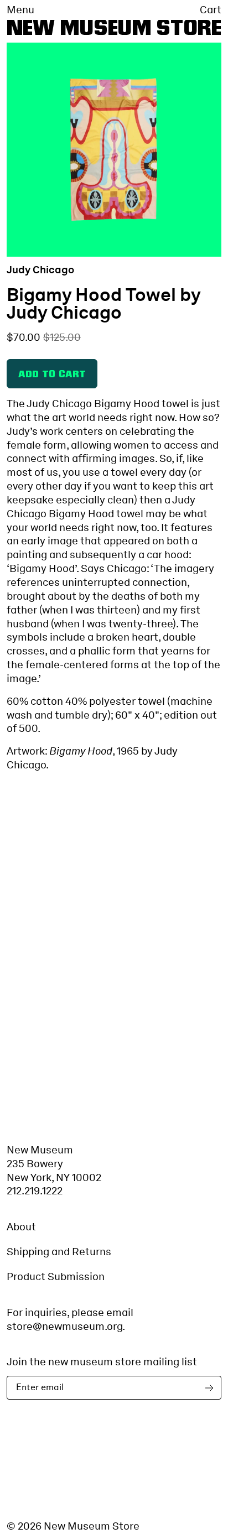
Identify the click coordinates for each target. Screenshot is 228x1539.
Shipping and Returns (59, 1251)
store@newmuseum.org (64, 1326)
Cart (210, 10)
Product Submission (56, 1276)
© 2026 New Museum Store (73, 1526)
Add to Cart (52, 374)
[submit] (211, 1387)
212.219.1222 (35, 1190)
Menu (20, 10)
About (21, 1226)
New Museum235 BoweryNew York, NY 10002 (54, 1163)
